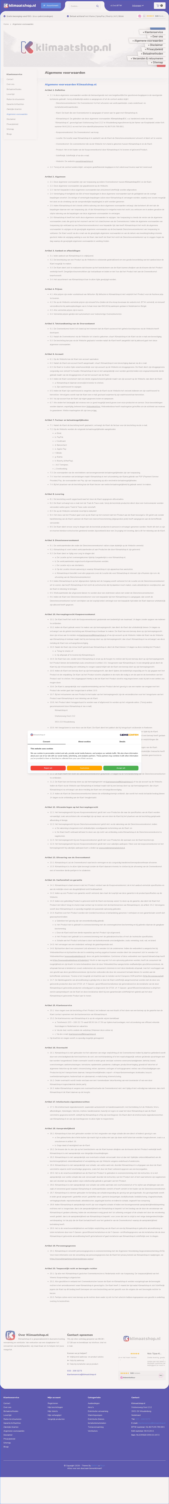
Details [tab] (122, 742)
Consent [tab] (46, 742)
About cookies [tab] (84, 742)
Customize (84, 768)
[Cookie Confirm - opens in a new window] (129, 735)
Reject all (48, 768)
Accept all (121, 768)
